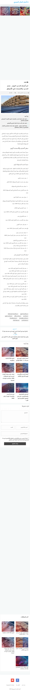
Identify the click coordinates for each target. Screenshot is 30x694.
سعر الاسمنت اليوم (24, 314)
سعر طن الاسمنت (13, 318)
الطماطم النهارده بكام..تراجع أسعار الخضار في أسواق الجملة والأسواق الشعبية (25, 10)
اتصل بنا (18, 685)
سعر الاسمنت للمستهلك (13, 314)
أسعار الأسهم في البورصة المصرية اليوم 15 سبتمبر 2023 (15, 11)
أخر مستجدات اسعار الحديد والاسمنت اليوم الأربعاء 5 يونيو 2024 (5, 11)
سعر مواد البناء (16, 320)
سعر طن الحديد (25, 320)
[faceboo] (17, 680)
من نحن (23, 685)
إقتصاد (25, 82)
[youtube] (12, 680)
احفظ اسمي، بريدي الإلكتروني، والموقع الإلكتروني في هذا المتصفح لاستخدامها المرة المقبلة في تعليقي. (15, 439)
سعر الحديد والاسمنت (23, 318)
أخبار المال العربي (20, 2)
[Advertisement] (15, 33)
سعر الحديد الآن (17, 316)
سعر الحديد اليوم (8, 316)
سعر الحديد (25, 316)
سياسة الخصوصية (10, 685)
